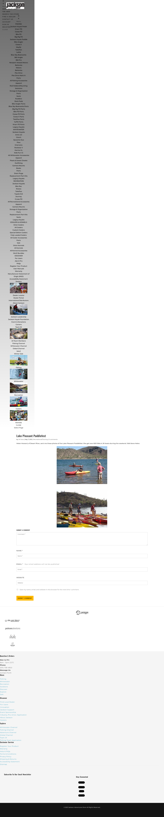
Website (20, 577)
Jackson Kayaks (19, 132)
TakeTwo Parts (18, 119)
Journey (18, 196)
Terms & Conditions (8, 754)
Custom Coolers (19, 230)
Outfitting (18, 163)
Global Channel (18, 348)
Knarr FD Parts (18, 124)
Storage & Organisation (19, 91)
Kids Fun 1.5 (18, 153)
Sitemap (3, 764)
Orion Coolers (18, 225)
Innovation (4, 707)
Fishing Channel (18, 343)
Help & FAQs (5, 751)
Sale (18, 243)
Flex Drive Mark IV (19, 75)
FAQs (19, 263)
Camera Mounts (18, 166)
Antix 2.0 (18, 135)
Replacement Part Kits (18, 176)
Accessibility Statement (19, 279)
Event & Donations (18, 322)
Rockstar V (18, 148)
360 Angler (18, 57)
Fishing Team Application (10, 740)
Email (19, 564)
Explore (3, 692)
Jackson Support (7, 710)
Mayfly (18, 47)
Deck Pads (19, 101)
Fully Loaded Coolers (19, 235)
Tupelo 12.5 (19, 194)
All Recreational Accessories (18, 202)
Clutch (18, 137)
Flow (18, 142)
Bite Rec (18, 186)
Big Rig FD (19, 37)
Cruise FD (18, 199)
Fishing (18, 367)
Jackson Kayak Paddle (18, 39)
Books (18, 168)
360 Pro (19, 60)
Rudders (18, 99)
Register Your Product (18, 266)
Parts (19, 78)
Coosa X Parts (18, 117)
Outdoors (4, 687)
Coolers (18, 409)
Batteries (18, 70)
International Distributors (18, 300)
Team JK (18, 327)
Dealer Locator (18, 295)
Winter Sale (18, 354)
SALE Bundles (18, 253)
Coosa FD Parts (18, 114)
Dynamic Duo (18, 140)
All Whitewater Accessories (18, 155)
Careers (19, 324)
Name (19, 551)
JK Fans (21, 439)
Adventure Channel (8, 732)
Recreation (18, 395)
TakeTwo (18, 50)
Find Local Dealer (7, 702)
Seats (19, 96)
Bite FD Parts (18, 111)
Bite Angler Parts (18, 104)
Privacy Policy (5, 756)
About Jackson (18, 303)
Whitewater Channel (19, 346)
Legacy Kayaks (18, 127)
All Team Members (18, 341)
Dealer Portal (18, 298)
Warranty (18, 271)
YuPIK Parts (18, 122)
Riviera (18, 189)
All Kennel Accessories (18, 251)
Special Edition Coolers (18, 232)
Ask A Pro (18, 261)
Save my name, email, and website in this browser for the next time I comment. (49, 590)
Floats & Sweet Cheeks (18, 160)
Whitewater (18, 381)
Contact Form (5, 673)
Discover (3, 689)
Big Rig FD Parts (18, 109)
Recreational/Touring (40, 439)
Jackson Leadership (18, 317)
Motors (18, 68)
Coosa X (19, 44)
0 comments (53, 439)
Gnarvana (18, 145)
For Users (18, 258)
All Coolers (19, 227)
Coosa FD (18, 32)
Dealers (19, 281)
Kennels (18, 423)
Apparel (19, 83)
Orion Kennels (18, 245)
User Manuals (18, 269)
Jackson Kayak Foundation (18, 319)
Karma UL (19, 150)
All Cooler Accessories (18, 238)
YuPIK (18, 52)
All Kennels (18, 248)
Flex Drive (18, 73)
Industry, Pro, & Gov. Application (13, 715)
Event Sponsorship (8, 712)
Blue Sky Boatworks (18, 55)
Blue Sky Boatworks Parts (19, 106)
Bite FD (18, 34)
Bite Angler (18, 42)
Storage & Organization (19, 209)
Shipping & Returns (8, 759)
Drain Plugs (18, 173)
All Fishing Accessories (18, 81)
